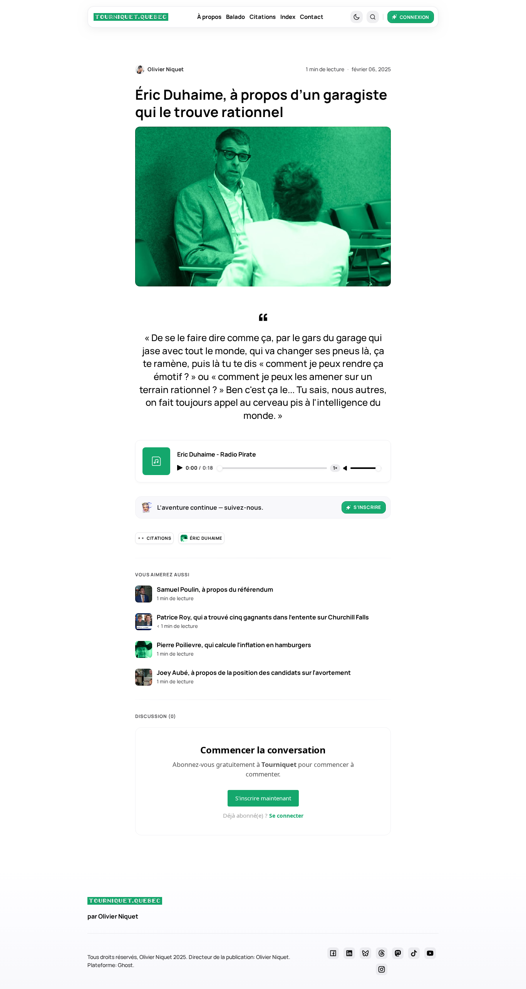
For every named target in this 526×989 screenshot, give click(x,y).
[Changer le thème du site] (356, 17)
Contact (311, 17)
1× (335, 468)
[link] (131, 17)
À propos (209, 17)
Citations (263, 17)
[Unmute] (345, 468)
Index (287, 17)
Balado (235, 17)
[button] (373, 17)
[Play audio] (180, 467)
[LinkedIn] (349, 953)
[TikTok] (414, 953)
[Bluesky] (365, 953)
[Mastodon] (398, 953)
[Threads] (381, 953)
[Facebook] (333, 953)
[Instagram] (381, 969)
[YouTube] (430, 953)
